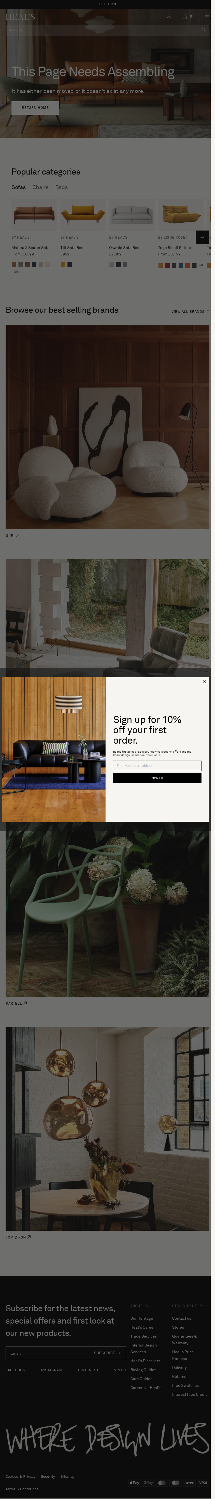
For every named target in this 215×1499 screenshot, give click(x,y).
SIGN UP (157, 778)
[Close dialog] (204, 681)
